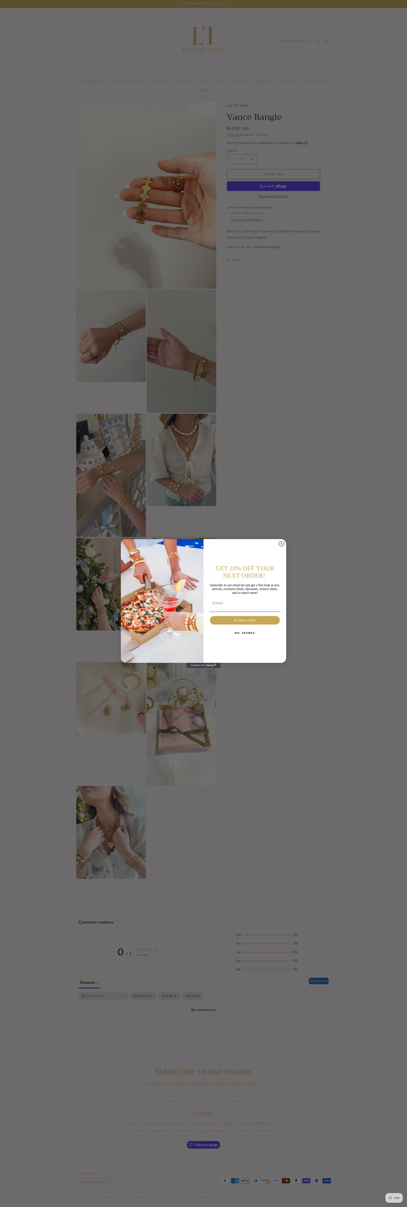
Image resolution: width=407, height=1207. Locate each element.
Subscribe (245, 620)
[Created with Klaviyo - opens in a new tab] (203, 665)
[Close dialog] (281, 543)
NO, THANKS (245, 633)
